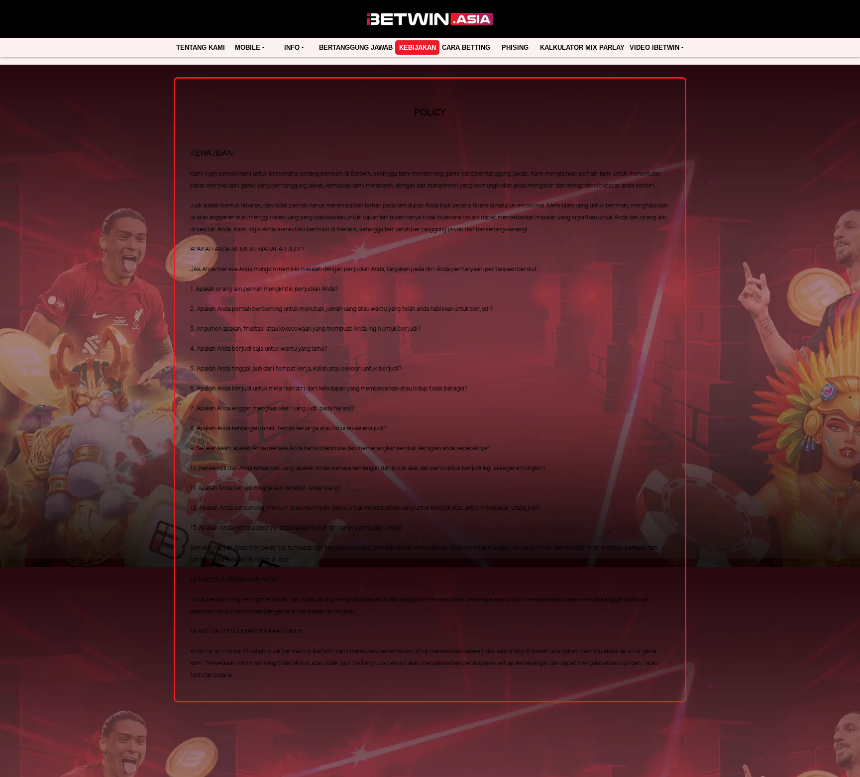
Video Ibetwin (654, 47)
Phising (515, 47)
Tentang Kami (200, 47)
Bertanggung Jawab (356, 47)
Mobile (247, 47)
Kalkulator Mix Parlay (582, 47)
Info (292, 47)
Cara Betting (466, 47)
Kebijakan (417, 47)
